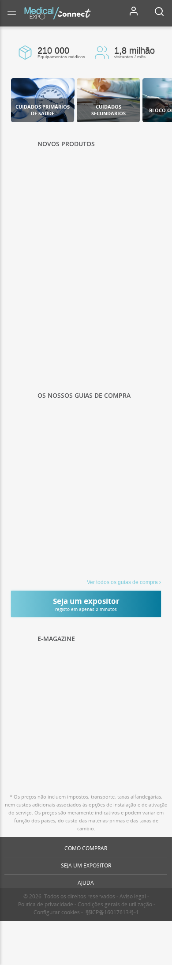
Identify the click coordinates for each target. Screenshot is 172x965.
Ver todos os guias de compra (122, 582)
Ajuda (86, 882)
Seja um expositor (86, 865)
